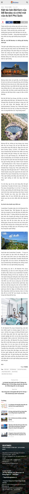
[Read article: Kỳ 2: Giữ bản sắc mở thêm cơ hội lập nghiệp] (4, 419)
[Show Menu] (2, 2)
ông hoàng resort (6, 371)
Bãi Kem (7, 369)
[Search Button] (27, 2)
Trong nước (15, 7)
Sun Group (14, 371)
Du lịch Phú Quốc (22, 369)
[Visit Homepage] (14, 2)
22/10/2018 (3, 19)
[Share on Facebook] (9, 22)
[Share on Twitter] (16, 22)
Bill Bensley (13, 369)
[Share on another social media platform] (24, 22)
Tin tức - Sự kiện (8, 7)
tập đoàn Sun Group (7, 373)
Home (2, 7)
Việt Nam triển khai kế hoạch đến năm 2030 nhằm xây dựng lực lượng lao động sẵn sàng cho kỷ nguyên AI (18, 426)
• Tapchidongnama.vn (9, 477)
